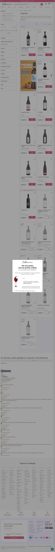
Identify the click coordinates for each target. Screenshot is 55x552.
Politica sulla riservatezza (31, 290)
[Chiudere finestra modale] (41, 261)
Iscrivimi (30, 287)
